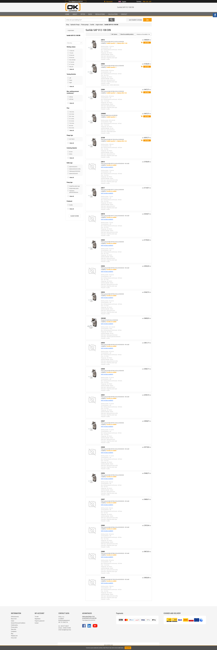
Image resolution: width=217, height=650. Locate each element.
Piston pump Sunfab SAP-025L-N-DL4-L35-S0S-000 (112, 242)
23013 (103, 162)
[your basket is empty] (147, 20)
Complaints (13, 631)
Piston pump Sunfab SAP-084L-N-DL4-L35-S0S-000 (112, 91)
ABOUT (75, 14)
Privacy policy (14, 627)
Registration (37, 618)
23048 (103, 447)
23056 (103, 473)
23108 (103, 138)
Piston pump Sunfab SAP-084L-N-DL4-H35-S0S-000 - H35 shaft (115, 553)
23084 (103, 89)
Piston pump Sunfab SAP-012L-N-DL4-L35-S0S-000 (112, 41)
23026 (103, 266)
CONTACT (124, 14)
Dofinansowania (15, 616)
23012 (103, 40)
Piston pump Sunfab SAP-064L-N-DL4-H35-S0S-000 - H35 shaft (115, 527)
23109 (103, 578)
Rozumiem (127, 648)
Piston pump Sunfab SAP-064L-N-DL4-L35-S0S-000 (112, 65)
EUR (147, 1)
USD (150, 1)
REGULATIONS (100, 14)
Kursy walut (14, 638)
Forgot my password (39, 621)
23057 (103, 499)
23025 (103, 240)
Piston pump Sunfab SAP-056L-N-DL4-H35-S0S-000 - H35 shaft (115, 501)
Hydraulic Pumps (75, 24)
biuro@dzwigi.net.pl (66, 630)
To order (37, 616)
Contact (36, 623)
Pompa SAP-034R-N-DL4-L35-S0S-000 (109, 320)
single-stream (99, 24)
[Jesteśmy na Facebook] (214, 16)
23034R (103, 318)
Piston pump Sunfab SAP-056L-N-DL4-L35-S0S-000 (112, 475)
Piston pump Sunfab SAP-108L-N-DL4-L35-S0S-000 (112, 139)
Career (12, 621)
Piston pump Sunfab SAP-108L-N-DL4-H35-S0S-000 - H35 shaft (115, 579)
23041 (103, 395)
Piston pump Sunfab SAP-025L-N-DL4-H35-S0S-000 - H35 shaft (115, 268)
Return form (14, 618)
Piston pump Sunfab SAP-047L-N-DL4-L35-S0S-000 (112, 423)
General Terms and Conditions (18, 623)
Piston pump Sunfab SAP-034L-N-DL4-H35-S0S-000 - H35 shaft (115, 344)
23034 (103, 292)
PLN (144, 1)
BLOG (90, 14)
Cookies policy (14, 625)
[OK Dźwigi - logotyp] (73, 11)
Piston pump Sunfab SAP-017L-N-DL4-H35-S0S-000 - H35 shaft (115, 215)
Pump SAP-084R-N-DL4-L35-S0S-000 (109, 115)
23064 (103, 64)
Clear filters (75, 216)
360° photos (114, 34)
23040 (103, 369)
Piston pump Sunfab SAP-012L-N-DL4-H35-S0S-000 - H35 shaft (115, 163)
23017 (103, 188)
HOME (67, 14)
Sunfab (92, 24)
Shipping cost (14, 635)
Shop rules (13, 629)
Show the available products (127, 34)
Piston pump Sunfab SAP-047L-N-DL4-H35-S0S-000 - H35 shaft (115, 449)
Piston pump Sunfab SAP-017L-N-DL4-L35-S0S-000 (112, 189)
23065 (103, 525)
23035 (103, 343)
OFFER (83, 14)
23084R (103, 114)
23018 (103, 214)
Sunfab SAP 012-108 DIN (111, 24)
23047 (103, 421)
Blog (12, 633)
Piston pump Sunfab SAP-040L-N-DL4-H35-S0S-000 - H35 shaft (115, 397)
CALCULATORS (113, 14)
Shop (67, 24)
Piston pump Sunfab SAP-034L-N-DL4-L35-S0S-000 (112, 294)
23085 (103, 551)
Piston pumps (85, 24)
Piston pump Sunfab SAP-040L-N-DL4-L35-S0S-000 (112, 370)
